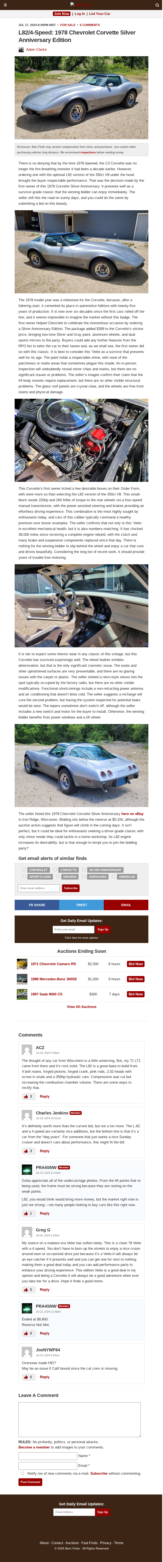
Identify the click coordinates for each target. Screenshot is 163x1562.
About (44, 1543)
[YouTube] (100, 1529)
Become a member (34, 1447)
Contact (57, 1543)
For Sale (67, 25)
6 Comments (90, 25)
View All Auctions (81, 1007)
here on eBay (132, 814)
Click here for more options (81, 937)
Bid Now (136, 964)
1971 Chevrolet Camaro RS (53, 964)
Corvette (68, 870)
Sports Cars (40, 876)
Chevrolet (39, 870)
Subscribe (98, 1473)
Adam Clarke (36, 50)
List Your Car (99, 14)
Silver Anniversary (105, 870)
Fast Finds (89, 1543)
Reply (44, 1096)
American (127, 876)
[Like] (26, 1096)
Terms (118, 1543)
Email (82, 1466)
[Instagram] (91, 1529)
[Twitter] (72, 1529)
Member (76, 1112)
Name (83, 1456)
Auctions (72, 1543)
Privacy (105, 1543)
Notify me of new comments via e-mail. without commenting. (83, 1473)
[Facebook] (63, 1529)
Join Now (61, 14)
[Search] (157, 5)
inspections (88, 152)
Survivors (97, 876)
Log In (80, 14)
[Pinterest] (81, 1529)
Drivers (69, 876)
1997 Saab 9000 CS (46, 994)
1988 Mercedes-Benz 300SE (54, 979)
